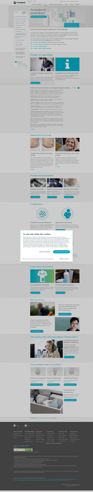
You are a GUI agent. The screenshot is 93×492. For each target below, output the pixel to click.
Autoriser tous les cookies (61, 251)
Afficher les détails (64, 258)
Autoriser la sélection (44, 251)
